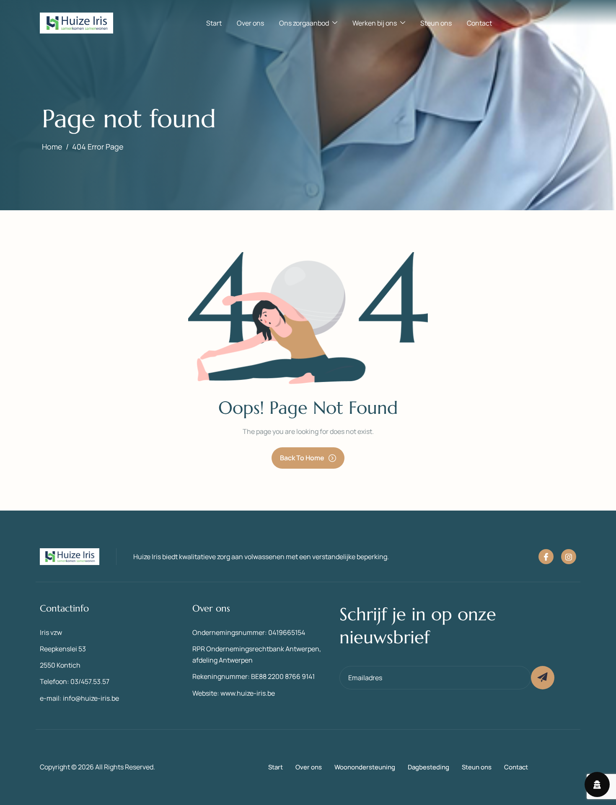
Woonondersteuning (364, 767)
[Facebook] (546, 556)
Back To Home (302, 457)
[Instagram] (568, 556)
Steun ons (436, 23)
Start (214, 23)
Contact (479, 23)
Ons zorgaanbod (304, 23)
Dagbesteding (428, 767)
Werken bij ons (374, 23)
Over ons (250, 23)
